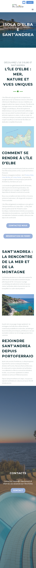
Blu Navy (8, 177)
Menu (33, 9)
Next (32, 305)
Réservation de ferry (18, 236)
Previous (4, 305)
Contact (30, 2)
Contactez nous (18, 225)
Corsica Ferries (16, 177)
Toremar (27, 175)
